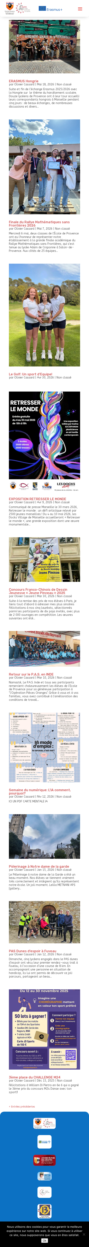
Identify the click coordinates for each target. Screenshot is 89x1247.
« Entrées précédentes (22, 1106)
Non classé (64, 84)
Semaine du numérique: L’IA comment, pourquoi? (40, 791)
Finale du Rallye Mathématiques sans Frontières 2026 (39, 223)
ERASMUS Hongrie (23, 81)
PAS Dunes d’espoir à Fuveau (32, 951)
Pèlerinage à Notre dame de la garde (39, 867)
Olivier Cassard (24, 84)
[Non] (84, 1234)
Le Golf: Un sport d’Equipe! (30, 374)
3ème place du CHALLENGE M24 (34, 1077)
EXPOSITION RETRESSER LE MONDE (37, 499)
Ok (44, 1240)
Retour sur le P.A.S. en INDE (31, 674)
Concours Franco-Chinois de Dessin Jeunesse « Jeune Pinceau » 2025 (38, 591)
